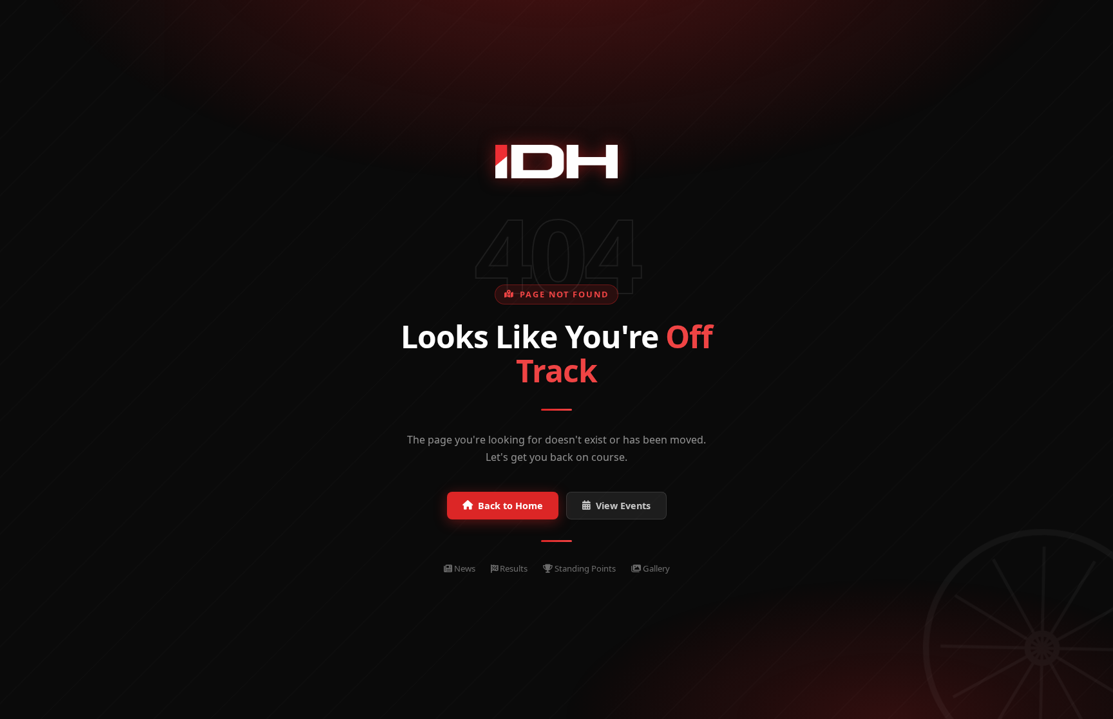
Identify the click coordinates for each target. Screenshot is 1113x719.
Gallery (655, 568)
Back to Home (510, 506)
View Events (623, 506)
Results (513, 568)
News (463, 568)
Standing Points (584, 568)
